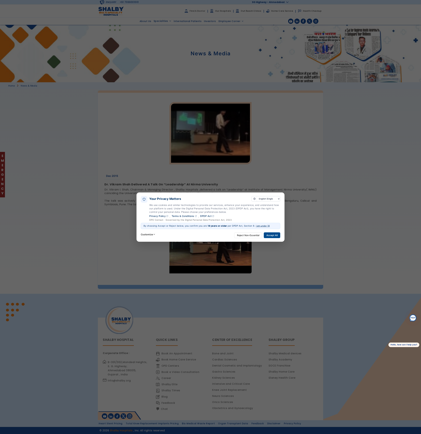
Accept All (272, 235)
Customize (147, 234)
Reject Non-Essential (248, 235)
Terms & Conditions (183, 216)
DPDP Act (205, 216)
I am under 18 (263, 225)
